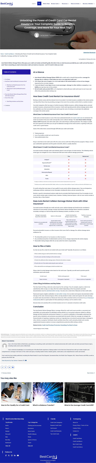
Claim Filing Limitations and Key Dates (15, 101)
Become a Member (88, 4)
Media (29, 437)
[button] (28, 72)
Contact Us (76, 431)
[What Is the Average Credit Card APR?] (79, 392)
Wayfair (7, 431)
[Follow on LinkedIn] (5, 456)
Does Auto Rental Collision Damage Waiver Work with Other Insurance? (15, 95)
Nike (6, 437)
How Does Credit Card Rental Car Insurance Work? (16, 81)
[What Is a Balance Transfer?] (48, 392)
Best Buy (7, 440)
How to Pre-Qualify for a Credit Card (15, 405)
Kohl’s (7, 426)
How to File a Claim (9, 98)
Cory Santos (45, 35)
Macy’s (7, 428)
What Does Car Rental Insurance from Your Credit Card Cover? (16, 85)
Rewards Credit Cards (56, 425)
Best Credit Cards (77, 444)
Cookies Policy (77, 428)
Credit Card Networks (56, 431)
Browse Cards (55, 4)
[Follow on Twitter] (9, 456)
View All (7, 446)
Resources (65, 4)
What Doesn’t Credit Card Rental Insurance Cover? (16, 89)
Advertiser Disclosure (89, 53)
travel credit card (77, 118)
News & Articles (75, 4)
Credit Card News (77, 438)
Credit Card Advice (78, 447)
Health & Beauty (32, 434)
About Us (75, 423)
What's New (46, 4)
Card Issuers (53, 428)
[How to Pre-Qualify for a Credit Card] (16, 392)
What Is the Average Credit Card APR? (79, 405)
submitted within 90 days (53, 291)
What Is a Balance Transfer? (43, 405)
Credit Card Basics (9, 54)
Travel (29, 443)
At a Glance (7, 79)
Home (2, 54)
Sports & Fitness (32, 440)
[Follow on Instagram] (12, 456)
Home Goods (31, 431)
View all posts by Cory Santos (9, 361)
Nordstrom (8, 443)
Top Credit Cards (54, 434)
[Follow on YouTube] (18, 456)
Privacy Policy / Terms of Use (80, 425)
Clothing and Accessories (34, 426)
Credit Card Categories (56, 423)
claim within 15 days (61, 294)
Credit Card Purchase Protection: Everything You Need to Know (59, 325)
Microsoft (7, 434)
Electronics (31, 428)
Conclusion (7, 105)
